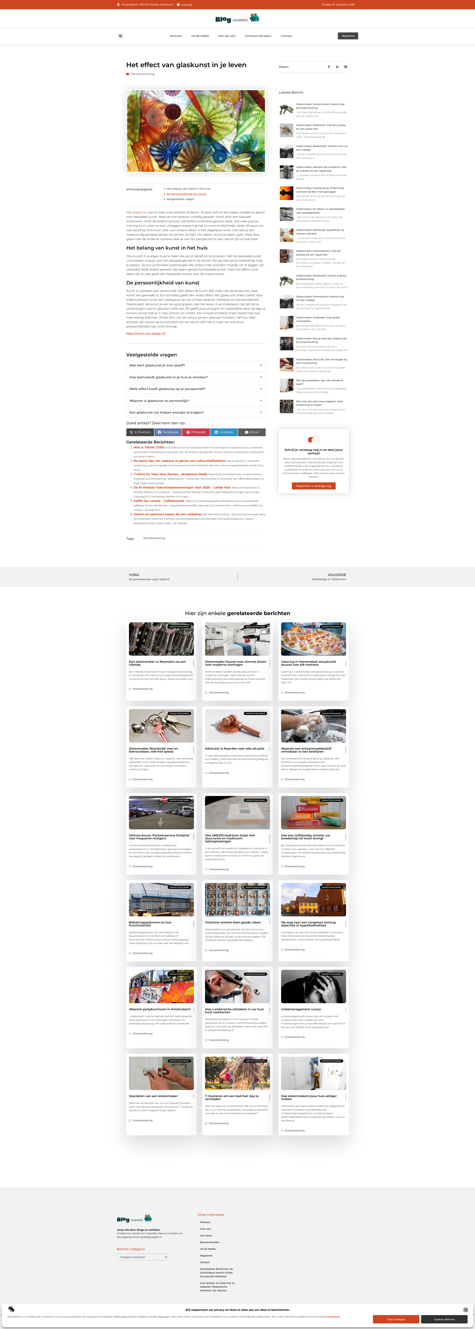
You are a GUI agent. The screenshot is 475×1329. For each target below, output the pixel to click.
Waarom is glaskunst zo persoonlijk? (196, 401)
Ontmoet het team (258, 36)
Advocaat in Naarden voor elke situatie (234, 748)
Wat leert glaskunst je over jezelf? (196, 365)
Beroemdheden (210, 1242)
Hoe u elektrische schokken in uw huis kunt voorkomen (234, 1010)
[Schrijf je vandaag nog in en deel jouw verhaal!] (313, 438)
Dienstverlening (143, 74)
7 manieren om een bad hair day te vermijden (232, 1097)
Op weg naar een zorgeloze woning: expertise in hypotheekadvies (308, 924)
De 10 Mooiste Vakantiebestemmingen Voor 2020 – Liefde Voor (182, 487)
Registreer (206, 1255)
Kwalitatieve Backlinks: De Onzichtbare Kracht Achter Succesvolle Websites (216, 1272)
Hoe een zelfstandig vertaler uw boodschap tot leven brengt (305, 837)
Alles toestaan (396, 1319)
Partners (176, 36)
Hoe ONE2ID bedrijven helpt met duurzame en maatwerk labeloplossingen (230, 838)
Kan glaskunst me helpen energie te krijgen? (196, 412)
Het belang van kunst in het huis (188, 188)
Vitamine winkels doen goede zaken (233, 922)
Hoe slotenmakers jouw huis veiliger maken (309, 1097)
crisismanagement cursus (301, 1009)
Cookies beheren (444, 1319)
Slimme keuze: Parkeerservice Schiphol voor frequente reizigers (159, 837)
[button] (466, 1310)
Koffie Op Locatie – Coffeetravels (159, 501)
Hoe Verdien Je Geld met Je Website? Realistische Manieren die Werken (217, 1287)
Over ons (205, 1228)
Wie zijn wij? (227, 36)
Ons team (206, 1235)
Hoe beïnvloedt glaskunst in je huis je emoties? (196, 377)
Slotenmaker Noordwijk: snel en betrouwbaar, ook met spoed (153, 750)
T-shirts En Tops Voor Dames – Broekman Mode (170, 474)
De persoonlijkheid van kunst (186, 194)
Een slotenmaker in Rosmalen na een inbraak (157, 663)
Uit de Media (200, 36)
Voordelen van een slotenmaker (153, 1096)
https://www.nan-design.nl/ (146, 333)
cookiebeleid (332, 1316)
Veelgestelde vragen (180, 199)
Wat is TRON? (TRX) (149, 447)
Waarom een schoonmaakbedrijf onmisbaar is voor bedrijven (306, 750)
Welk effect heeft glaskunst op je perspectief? (196, 389)
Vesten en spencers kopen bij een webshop (168, 514)
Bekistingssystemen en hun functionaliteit (150, 924)
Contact (286, 36)
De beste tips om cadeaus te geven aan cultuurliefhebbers (179, 461)
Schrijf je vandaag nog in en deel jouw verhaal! (314, 451)
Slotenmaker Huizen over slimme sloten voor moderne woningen (235, 663)
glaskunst (140, 212)
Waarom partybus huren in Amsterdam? (160, 1009)
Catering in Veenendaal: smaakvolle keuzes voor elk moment (308, 663)
